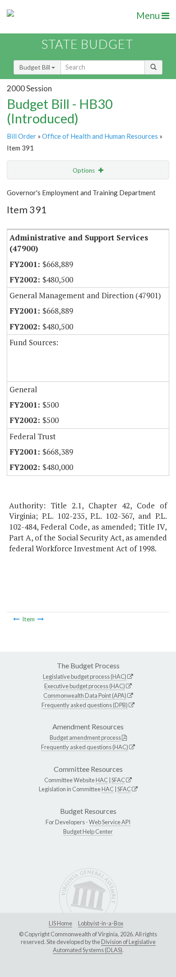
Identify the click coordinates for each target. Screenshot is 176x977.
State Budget (87, 44)
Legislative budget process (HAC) (84, 676)
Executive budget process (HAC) (84, 686)
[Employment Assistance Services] (40, 619)
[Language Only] (16, 619)
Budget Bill (35, 67)
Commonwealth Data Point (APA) (84, 695)
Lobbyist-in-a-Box (100, 923)
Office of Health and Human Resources (100, 136)
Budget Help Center (88, 831)
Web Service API (109, 822)
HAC (102, 780)
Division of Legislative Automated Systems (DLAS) (104, 946)
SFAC (118, 780)
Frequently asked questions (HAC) (84, 747)
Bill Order (21, 136)
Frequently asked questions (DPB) (85, 705)
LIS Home (60, 923)
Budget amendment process (85, 737)
